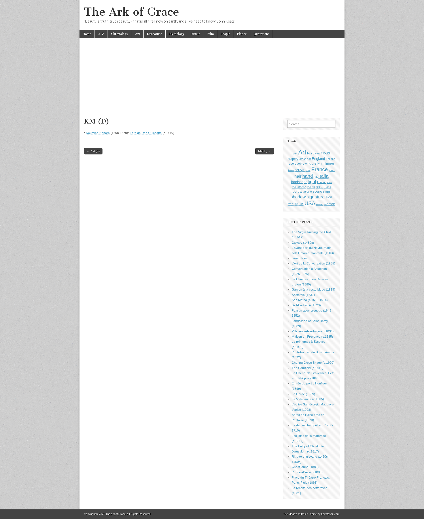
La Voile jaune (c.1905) (308, 399)
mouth (311, 187)
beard (310, 153)
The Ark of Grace (131, 12)
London (321, 182)
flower (291, 170)
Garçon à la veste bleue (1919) (313, 289)
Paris (327, 187)
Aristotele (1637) (303, 295)
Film (210, 34)
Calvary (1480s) (303, 242)
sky (329, 197)
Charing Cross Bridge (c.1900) (313, 362)
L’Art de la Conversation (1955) (313, 263)
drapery (293, 159)
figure (312, 163)
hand (307, 176)
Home (87, 34)
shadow (298, 196)
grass (332, 170)
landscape (299, 182)
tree (291, 204)
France (319, 169)
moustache (299, 187)
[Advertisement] (212, 78)
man (329, 182)
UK (301, 204)
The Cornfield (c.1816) (307, 368)
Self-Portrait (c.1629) (306, 305)
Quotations (261, 34)
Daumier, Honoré (98, 133)
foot (308, 170)
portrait (298, 191)
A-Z (101, 34)
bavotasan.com (330, 514)
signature (316, 196)
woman (329, 204)
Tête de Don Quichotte (146, 133)
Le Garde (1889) (303, 394)
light (312, 181)
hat (316, 176)
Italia (323, 176)
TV (296, 204)
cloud (325, 153)
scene (317, 191)
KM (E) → (264, 151)
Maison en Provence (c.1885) (312, 336)
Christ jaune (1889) (305, 467)
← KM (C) (93, 151)
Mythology (177, 34)
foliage (300, 170)
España (330, 159)
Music (195, 34)
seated (326, 191)
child (317, 153)
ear (309, 159)
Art (137, 34)
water (319, 204)
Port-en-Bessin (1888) (307, 472)
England (318, 159)
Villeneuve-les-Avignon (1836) (313, 331)
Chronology (119, 34)
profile (308, 191)
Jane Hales (299, 258)
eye (291, 163)
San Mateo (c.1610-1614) (310, 300)
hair (297, 176)
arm (295, 153)
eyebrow (301, 163)
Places (242, 34)
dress (302, 159)
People (225, 34)
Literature (154, 34)
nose (320, 187)
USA (310, 203)
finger (329, 163)
